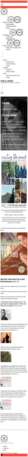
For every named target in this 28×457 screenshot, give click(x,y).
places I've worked (7, 130)
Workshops (6, 35)
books (13, 121)
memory (4, 127)
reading (17, 130)
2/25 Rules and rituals (6, 411)
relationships (11, 133)
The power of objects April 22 (8, 388)
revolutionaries (17, 133)
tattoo (15, 136)
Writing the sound (10, 39)
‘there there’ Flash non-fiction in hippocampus (12, 344)
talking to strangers (9, 136)
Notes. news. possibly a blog (13, 47)
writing (3, 141)
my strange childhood (16, 127)
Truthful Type (9, 37)
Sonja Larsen (7, 81)
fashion (3, 124)
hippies (15, 124)
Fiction (8, 28)
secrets (22, 133)
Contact (8, 49)
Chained (15, 452)
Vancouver (20, 139)
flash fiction (7, 124)
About (4, 45)
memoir (22, 124)
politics (15, 130)
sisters (3, 136)
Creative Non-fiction (11, 26)
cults (16, 121)
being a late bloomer (7, 121)
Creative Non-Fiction (7, 109)
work (24, 139)
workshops (11, 144)
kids (19, 124)
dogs (19, 121)
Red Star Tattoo (10, 24)
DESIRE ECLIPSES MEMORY (8, 363)
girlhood (11, 124)
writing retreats (21, 144)
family (22, 121)
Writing (5, 22)
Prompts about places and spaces (9, 321)
